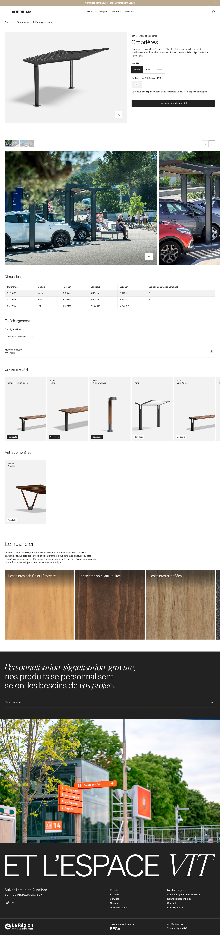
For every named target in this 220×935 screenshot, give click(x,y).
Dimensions (22, 22)
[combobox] (21, 336)
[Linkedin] (12, 902)
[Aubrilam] (21, 11)
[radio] (136, 84)
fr (206, 12)
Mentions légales (176, 890)
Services (129, 12)
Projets (103, 12)
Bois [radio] (148, 70)
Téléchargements (42, 22)
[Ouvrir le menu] (6, 12)
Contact (171, 903)
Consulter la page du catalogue (192, 92)
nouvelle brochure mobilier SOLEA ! (118, 3)
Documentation (118, 908)
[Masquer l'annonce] (216, 3)
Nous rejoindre (175, 908)
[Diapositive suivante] (212, 143)
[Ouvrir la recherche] (214, 12)
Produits (91, 12)
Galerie (9, 22)
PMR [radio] (159, 70)
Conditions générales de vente (183, 895)
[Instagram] (7, 902)
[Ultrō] (184, 928)
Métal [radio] (137, 70)
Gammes (116, 12)
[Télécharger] (118, 114)
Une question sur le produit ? (173, 103)
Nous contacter (13, 702)
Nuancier (115, 903)
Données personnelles (179, 899)
